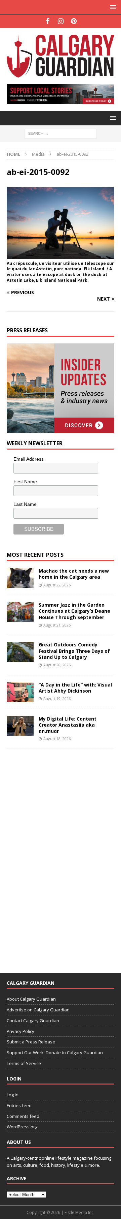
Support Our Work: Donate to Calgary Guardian (55, 1052)
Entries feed (19, 1105)
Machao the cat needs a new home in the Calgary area (74, 574)
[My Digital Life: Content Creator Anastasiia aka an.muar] (20, 726)
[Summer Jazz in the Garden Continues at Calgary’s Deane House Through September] (20, 612)
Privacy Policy (20, 1031)
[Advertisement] (57, 857)
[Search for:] (61, 133)
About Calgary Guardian (31, 999)
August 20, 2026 (57, 664)
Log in (12, 1095)
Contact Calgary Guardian (33, 1020)
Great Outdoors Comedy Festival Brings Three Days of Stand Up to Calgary (74, 650)
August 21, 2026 (57, 625)
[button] (111, 7)
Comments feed (23, 1116)
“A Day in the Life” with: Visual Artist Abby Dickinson (75, 687)
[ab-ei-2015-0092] (60, 255)
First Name (25, 481)
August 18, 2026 (57, 738)
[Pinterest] (74, 21)
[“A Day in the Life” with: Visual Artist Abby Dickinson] (20, 692)
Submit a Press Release (31, 1042)
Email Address (28, 459)
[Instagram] (61, 21)
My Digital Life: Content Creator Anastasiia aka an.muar (67, 724)
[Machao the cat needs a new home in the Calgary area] (20, 578)
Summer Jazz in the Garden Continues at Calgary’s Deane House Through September (74, 611)
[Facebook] (47, 21)
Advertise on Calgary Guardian (38, 1010)
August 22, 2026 (57, 584)
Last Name (25, 504)
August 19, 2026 (57, 698)
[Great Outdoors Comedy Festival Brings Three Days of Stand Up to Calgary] (20, 652)
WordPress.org (22, 1127)
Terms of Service (24, 1063)
